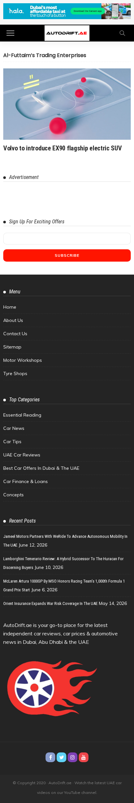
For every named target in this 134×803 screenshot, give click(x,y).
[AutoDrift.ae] (67, 32)
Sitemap (12, 347)
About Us (13, 320)
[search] (122, 33)
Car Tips (12, 441)
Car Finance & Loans (25, 481)
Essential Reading (22, 415)
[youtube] (83, 757)
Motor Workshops (22, 360)
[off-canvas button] (10, 33)
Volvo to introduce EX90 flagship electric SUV (62, 148)
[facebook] (50, 757)
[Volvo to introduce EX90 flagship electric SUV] (67, 104)
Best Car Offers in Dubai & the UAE (41, 468)
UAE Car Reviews (21, 455)
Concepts (13, 495)
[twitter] (61, 757)
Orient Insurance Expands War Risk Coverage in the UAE (50, 603)
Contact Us (15, 334)
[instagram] (72, 757)
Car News (13, 428)
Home (9, 307)
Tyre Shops (15, 373)
